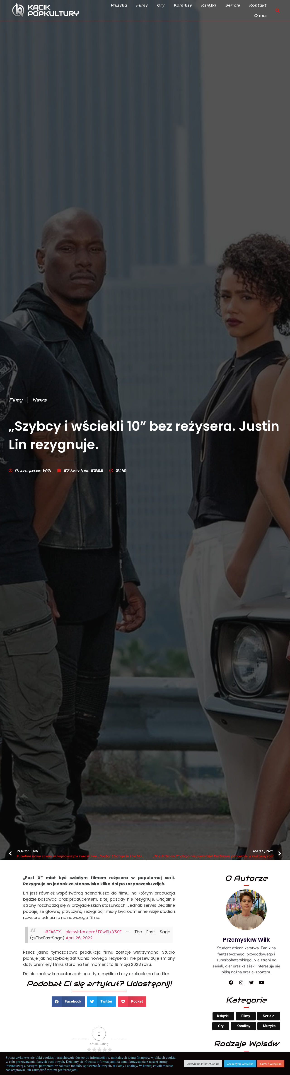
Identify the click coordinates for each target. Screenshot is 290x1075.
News (39, 400)
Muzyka (119, 5)
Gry (161, 5)
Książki (208, 5)
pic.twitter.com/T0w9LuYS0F (93, 932)
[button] (277, 10)
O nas (260, 15)
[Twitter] (251, 982)
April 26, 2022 (79, 938)
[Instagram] (241, 982)
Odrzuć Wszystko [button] (271, 1063)
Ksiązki (223, 1016)
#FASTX (53, 932)
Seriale (232, 5)
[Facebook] (231, 982)
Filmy (142, 5)
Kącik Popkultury (53, 10)
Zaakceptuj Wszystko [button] (240, 1063)
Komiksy (183, 5)
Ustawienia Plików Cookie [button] (203, 1063)
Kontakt (258, 5)
